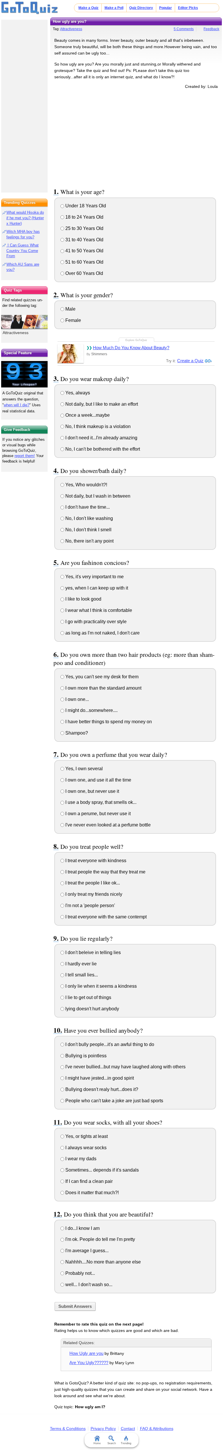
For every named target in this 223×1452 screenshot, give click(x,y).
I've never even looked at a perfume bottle (107, 824)
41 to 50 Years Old (83, 250)
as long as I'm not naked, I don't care (102, 632)
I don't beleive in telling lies (92, 952)
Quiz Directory (141, 8)
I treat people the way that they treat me (104, 871)
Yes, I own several (83, 768)
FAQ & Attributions (156, 1428)
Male (69, 309)
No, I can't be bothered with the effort (102, 449)
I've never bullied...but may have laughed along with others (125, 1066)
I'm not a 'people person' (89, 905)
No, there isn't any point (89, 541)
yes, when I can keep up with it (96, 587)
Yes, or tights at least (86, 1136)
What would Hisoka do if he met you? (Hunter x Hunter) (25, 218)
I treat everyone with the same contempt (105, 916)
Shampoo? (76, 732)
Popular (165, 8)
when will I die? (16, 405)
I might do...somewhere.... (91, 710)
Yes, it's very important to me (94, 576)
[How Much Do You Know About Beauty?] (70, 353)
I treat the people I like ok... (92, 882)
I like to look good (82, 599)
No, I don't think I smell (88, 529)
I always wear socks (85, 1147)
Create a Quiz (190, 360)
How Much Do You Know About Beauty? (131, 347)
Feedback (211, 29)
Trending (126, 1443)
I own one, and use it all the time (97, 779)
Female (72, 320)
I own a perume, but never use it (97, 813)
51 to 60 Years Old (83, 262)
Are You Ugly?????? (88, 1362)
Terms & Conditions (68, 1428)
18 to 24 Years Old (83, 217)
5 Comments (184, 29)
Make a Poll (114, 8)
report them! (25, 456)
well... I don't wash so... (88, 1284)
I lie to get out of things (87, 997)
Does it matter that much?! (91, 1192)
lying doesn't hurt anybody (91, 1008)
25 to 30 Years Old (83, 228)
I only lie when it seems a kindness (100, 986)
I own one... (76, 699)
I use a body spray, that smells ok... (100, 802)
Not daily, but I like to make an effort (101, 404)
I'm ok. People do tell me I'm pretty (99, 1239)
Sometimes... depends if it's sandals (101, 1170)
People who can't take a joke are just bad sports (113, 1100)
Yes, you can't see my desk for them (101, 676)
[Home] (29, 8)
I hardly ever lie (80, 963)
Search (111, 1443)
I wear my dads (80, 1158)
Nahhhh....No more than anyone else (102, 1261)
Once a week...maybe (87, 415)
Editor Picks (188, 8)
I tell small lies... (81, 974)
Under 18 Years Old (85, 205)
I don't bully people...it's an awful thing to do (109, 1044)
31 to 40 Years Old (83, 239)
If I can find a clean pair (88, 1181)
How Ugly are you (86, 1353)
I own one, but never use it (91, 791)
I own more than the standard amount (102, 688)
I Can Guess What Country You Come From (22, 250)
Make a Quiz (88, 8)
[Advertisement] (136, 137)
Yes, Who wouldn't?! (85, 484)
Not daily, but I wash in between (97, 496)
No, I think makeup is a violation (97, 426)
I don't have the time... (87, 507)
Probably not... (79, 1273)
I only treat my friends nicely (93, 894)
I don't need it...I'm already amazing (100, 437)
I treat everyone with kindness (95, 860)
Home (97, 1443)
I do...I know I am (82, 1228)
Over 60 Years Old (83, 273)
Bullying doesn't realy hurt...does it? (101, 1089)
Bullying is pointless (85, 1055)
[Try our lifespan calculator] (24, 374)
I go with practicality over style (95, 621)
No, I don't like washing (88, 518)
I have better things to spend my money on (108, 721)
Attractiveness (71, 29)
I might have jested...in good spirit (99, 1078)
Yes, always (77, 392)
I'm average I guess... (86, 1250)
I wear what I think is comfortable (98, 610)
